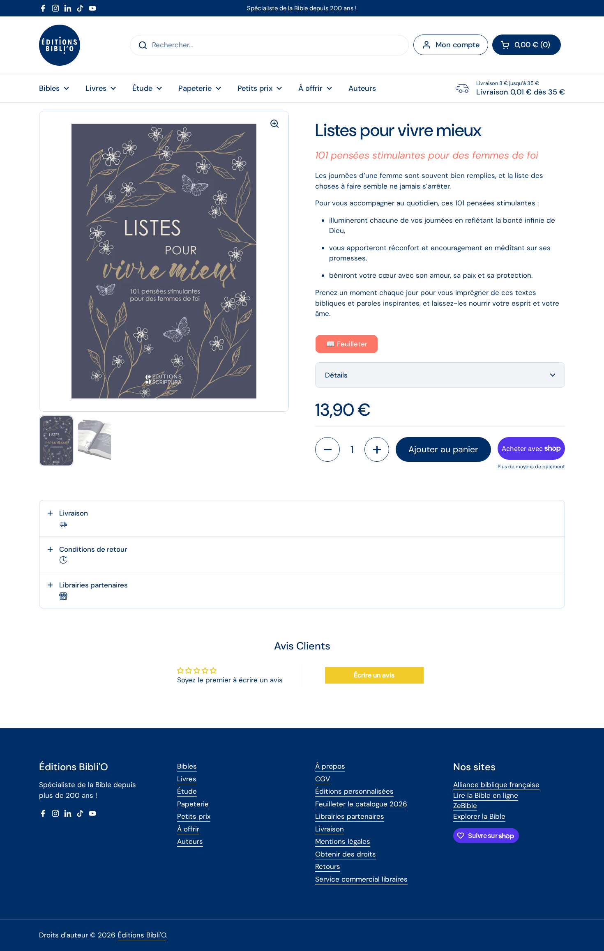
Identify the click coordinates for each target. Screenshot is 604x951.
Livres (186, 778)
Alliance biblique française (496, 784)
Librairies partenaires (349, 816)
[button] (526, 45)
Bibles (187, 766)
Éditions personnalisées (354, 791)
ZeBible (465, 805)
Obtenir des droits (345, 854)
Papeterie (193, 803)
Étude (187, 791)
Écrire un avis (374, 675)
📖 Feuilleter (346, 343)
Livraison (329, 829)
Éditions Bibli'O (142, 934)
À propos (330, 766)
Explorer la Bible (479, 816)
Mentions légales (342, 841)
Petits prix (193, 816)
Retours (327, 866)
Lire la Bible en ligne (485, 795)
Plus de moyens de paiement (531, 466)
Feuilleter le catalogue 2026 (361, 803)
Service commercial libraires (361, 879)
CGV (322, 778)
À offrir (188, 829)
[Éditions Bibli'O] (59, 45)
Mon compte (458, 45)
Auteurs (190, 841)
